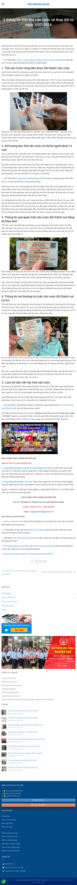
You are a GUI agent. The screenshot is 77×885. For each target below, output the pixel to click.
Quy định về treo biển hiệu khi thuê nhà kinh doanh (26, 739)
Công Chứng (53, 880)
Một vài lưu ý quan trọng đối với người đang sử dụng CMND (28, 554)
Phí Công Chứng (7, 606)
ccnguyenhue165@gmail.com (41, 512)
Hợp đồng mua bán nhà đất (11, 844)
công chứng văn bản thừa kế (24, 538)
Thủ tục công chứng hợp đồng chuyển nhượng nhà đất (39, 60)
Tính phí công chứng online (11, 847)
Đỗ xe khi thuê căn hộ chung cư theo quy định (25, 753)
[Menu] (3, 4)
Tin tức (38, 16)
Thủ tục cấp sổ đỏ (8, 597)
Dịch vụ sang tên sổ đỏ (13, 521)
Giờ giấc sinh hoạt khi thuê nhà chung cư (23, 767)
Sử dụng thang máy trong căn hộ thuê (22, 760)
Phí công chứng (39, 805)
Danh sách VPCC (7, 823)
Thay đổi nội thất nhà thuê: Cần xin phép (23, 718)
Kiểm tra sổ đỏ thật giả (9, 840)
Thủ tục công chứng (9, 602)
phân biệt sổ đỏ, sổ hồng (34, 530)
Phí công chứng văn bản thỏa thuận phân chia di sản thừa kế (29, 546)
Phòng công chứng (64, 880)
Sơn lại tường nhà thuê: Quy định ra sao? (23, 711)
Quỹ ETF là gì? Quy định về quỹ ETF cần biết (57, 572)
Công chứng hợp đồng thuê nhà (30, 178)
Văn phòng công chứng (10, 833)
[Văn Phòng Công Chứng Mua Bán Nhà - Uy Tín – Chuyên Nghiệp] (38, 4)
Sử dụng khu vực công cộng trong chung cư (24, 746)
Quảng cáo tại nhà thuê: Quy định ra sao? (23, 732)
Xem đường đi (39, 800)
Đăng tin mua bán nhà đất (10, 851)
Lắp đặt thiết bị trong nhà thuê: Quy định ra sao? (25, 725)
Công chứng (6, 593)
